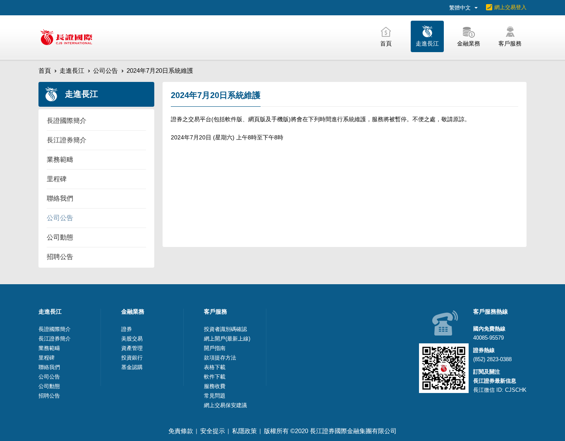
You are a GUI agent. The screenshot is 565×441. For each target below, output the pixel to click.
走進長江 (72, 70)
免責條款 (180, 430)
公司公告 (105, 70)
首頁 (44, 70)
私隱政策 (244, 430)
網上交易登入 (510, 7)
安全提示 (212, 430)
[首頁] (66, 37)
